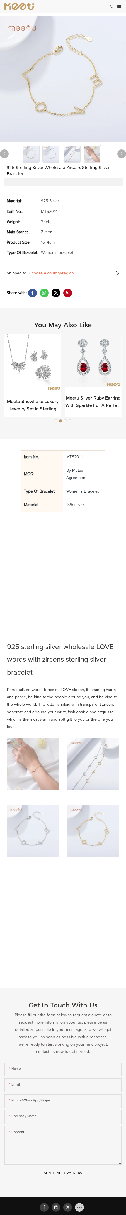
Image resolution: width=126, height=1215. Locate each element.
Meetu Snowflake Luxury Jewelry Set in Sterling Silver (33, 406)
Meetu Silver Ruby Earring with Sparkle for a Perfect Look (93, 403)
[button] (56, 421)
